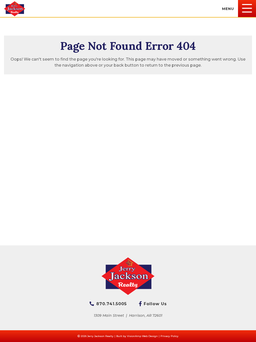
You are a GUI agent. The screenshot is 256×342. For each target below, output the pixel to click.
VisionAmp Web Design (142, 336)
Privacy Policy (169, 336)
